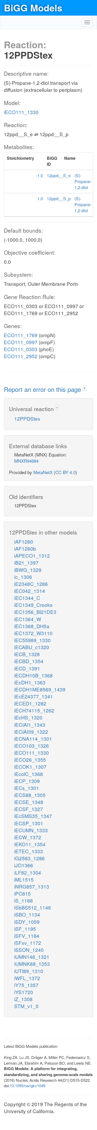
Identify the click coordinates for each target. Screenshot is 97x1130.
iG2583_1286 (29, 858)
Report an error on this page (43, 389)
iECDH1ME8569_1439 (39, 689)
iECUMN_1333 (31, 830)
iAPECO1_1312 (32, 555)
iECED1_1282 (30, 703)
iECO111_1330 (21, 111)
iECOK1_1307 (30, 766)
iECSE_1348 (28, 801)
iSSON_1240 (29, 949)
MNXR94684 (26, 460)
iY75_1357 (26, 984)
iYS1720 (23, 991)
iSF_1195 (25, 928)
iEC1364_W (27, 618)
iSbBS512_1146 (32, 907)
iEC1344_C (27, 597)
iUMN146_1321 (31, 956)
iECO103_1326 (31, 745)
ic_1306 (23, 576)
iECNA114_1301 (33, 738)
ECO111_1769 (21, 334)
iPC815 (22, 893)
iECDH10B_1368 (33, 675)
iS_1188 (23, 900)
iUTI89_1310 (28, 970)
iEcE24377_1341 (33, 696)
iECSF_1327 (28, 808)
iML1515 (24, 879)
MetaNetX (43, 472)
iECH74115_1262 (34, 710)
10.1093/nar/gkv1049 (27, 1085)
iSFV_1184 (26, 935)
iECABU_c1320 (31, 646)
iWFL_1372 (27, 977)
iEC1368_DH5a (31, 625)
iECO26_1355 (30, 759)
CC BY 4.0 (65, 472)
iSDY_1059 (27, 921)
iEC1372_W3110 (33, 632)
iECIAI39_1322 (31, 731)
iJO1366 (23, 865)
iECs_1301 (26, 787)
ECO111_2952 (21, 355)
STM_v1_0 (26, 1005)
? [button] (84, 388)
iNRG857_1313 (31, 886)
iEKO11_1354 (30, 844)
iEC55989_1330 (32, 639)
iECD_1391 (27, 668)
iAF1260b (25, 548)
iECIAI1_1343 (29, 724)
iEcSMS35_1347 (33, 815)
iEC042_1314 (29, 590)
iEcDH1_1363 (30, 682)
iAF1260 (23, 541)
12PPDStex (27, 418)
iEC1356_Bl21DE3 (35, 611)
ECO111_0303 (21, 348)
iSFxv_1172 (27, 942)
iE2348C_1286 (31, 583)
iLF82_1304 (27, 872)
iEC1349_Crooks (33, 604)
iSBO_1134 (27, 914)
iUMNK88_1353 (32, 963)
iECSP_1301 (28, 823)
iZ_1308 (23, 998)
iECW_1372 (27, 837)
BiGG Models (33, 7)
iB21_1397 (26, 562)
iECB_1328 (27, 653)
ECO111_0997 (21, 341)
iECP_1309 (27, 780)
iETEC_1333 (28, 851)
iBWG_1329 (27, 569)
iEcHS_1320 (28, 717)
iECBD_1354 (28, 660)
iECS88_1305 (30, 794)
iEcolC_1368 (28, 773)
